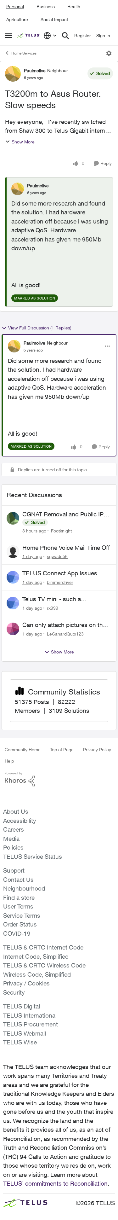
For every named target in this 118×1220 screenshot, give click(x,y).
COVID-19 (17, 933)
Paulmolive (35, 70)
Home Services (24, 53)
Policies (13, 847)
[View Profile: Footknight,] (13, 518)
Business (46, 6)
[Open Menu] (108, 53)
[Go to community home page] (28, 35)
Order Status (20, 924)
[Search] (65, 35)
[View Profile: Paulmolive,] (17, 189)
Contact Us (18, 879)
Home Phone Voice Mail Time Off (66, 547)
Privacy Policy (97, 749)
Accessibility (19, 820)
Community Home (23, 749)
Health (73, 6)
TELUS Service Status (32, 856)
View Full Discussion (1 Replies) (39, 327)
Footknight (61, 530)
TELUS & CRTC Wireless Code (44, 965)
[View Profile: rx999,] (13, 603)
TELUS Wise (20, 1042)
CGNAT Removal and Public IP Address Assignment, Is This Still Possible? (66, 514)
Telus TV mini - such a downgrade (51, 599)
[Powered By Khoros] (59, 779)
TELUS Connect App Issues (59, 573)
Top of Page (62, 749)
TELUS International (30, 1015)
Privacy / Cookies (26, 983)
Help (9, 761)
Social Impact (54, 19)
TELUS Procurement (30, 1024)
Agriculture (17, 19)
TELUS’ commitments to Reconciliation (55, 1183)
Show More (23, 141)
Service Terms (21, 915)
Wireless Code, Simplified (37, 974)
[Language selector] (50, 35)
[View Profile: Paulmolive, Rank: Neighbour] (13, 74)
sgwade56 (57, 556)
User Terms (18, 906)
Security (14, 992)
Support (14, 870)
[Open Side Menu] (8, 35)
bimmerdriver (60, 582)
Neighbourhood (24, 888)
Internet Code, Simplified (36, 956)
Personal (15, 6)
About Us (15, 811)
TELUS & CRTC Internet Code (43, 947)
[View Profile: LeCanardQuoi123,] (13, 629)
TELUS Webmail (24, 1033)
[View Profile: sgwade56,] (13, 551)
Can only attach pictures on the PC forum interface (64, 625)
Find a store (19, 897)
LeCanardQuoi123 (65, 633)
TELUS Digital (21, 1006)
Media (11, 838)
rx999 (52, 608)
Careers (13, 829)
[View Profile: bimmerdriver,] (13, 577)
